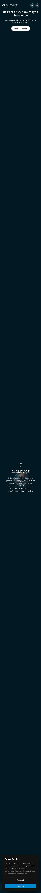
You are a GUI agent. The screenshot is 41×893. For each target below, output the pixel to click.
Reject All (20, 880)
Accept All (20, 886)
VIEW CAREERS (20, 28)
